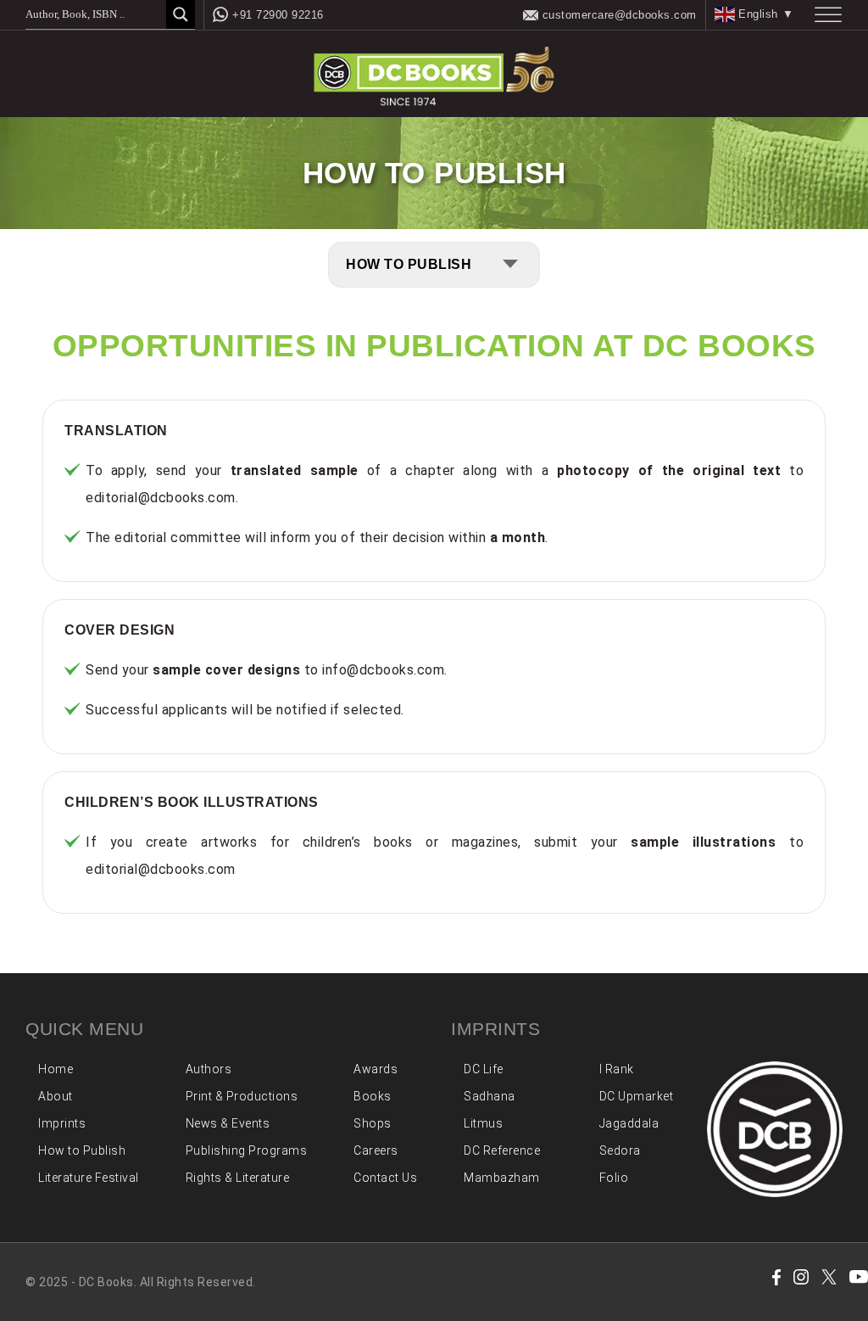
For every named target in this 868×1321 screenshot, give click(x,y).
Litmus (483, 1123)
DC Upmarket (636, 1096)
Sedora (620, 1150)
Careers (375, 1150)
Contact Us (385, 1177)
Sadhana (489, 1096)
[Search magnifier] (180, 14)
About (55, 1096)
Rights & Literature (238, 1177)
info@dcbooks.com (383, 670)
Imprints (62, 1123)
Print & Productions (242, 1096)
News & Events (228, 1123)
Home (55, 1069)
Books (372, 1096)
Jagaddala (629, 1123)
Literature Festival (88, 1177)
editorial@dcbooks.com (161, 498)
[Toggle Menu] (828, 15)
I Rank (616, 1069)
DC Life (484, 1069)
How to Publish (81, 1150)
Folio (614, 1177)
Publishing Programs (247, 1150)
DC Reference (502, 1150)
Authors (209, 1069)
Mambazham (502, 1177)
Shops (372, 1123)
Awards (375, 1069)
